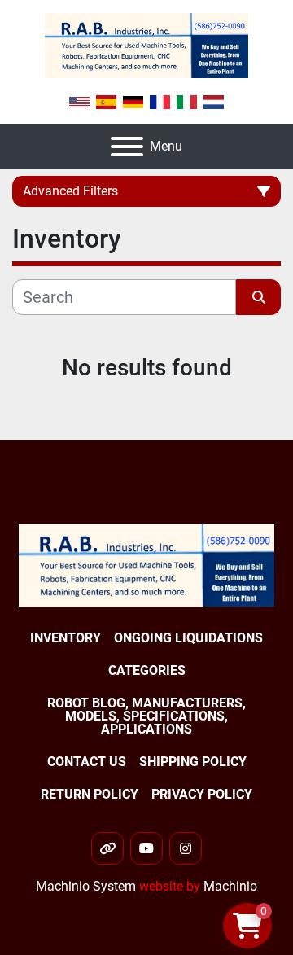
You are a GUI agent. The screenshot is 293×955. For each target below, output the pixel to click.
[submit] (258, 297)
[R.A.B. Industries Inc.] (146, 564)
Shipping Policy (193, 761)
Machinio (230, 886)
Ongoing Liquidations (188, 638)
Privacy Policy (201, 794)
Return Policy (89, 794)
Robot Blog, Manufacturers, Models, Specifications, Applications (146, 716)
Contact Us (86, 761)
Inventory (65, 638)
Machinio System (86, 886)
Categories (147, 670)
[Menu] (127, 146)
